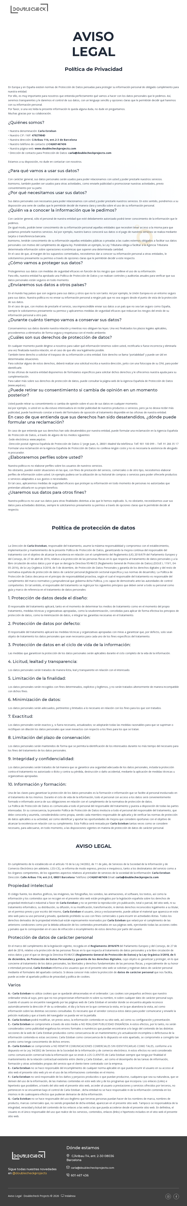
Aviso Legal (15, 1196)
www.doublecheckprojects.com (55, 148)
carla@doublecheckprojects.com (89, 153)
